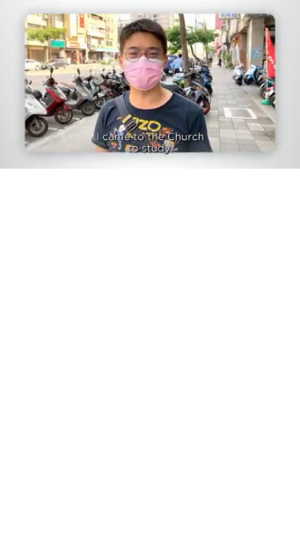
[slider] (150, 134)
